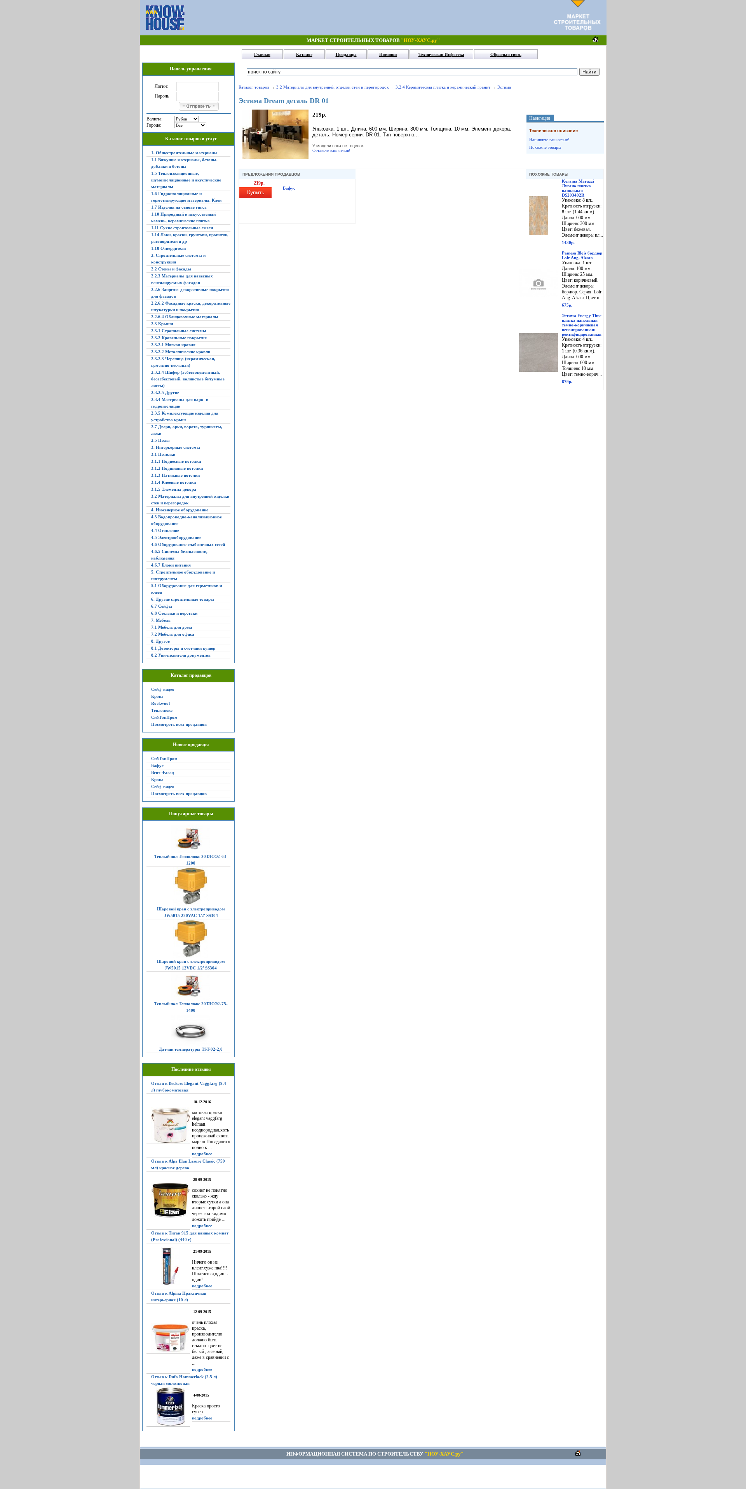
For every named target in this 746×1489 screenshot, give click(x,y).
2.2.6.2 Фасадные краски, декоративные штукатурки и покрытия (190, 306)
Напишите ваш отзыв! (549, 139)
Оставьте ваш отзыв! (331, 150)
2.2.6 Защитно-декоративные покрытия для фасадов (190, 292)
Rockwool (160, 703)
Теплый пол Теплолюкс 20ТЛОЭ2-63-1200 (191, 859)
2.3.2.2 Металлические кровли (180, 351)
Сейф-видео (162, 689)
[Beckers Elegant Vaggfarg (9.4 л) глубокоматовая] (168, 1125)
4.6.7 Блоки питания (171, 565)
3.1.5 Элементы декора (173, 489)
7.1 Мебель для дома (171, 627)
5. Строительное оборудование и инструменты (183, 575)
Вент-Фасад (162, 772)
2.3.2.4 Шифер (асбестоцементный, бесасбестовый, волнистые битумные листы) (188, 379)
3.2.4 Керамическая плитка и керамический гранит (443, 87)
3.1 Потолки (163, 454)
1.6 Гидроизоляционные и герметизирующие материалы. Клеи (186, 196)
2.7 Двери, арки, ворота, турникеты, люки (186, 430)
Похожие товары (545, 147)
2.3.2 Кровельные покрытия (179, 337)
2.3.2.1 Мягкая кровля (173, 344)
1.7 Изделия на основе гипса (179, 207)
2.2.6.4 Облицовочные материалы (184, 316)
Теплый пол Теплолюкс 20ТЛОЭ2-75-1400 (191, 1007)
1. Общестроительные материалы (184, 152)
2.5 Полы (160, 440)
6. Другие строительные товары (182, 599)
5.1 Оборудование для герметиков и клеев (186, 589)
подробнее (202, 1153)
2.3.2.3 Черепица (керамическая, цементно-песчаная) (183, 362)
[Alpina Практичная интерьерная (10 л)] (168, 1338)
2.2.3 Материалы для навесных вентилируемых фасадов (182, 279)
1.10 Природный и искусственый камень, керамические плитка (183, 217)
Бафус (157, 765)
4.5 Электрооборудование (176, 537)
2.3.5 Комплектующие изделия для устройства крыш (184, 416)
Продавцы (346, 54)
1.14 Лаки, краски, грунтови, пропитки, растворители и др (189, 238)
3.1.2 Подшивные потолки (177, 468)
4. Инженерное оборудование (179, 509)
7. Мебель (161, 620)
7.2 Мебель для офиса (172, 634)
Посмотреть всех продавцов (179, 724)
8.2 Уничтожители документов (181, 655)
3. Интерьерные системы (175, 447)
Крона (157, 696)
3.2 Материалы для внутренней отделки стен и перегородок (190, 499)
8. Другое (160, 641)
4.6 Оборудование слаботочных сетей (188, 544)
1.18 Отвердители (168, 248)
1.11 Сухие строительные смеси (182, 227)
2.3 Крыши (162, 323)
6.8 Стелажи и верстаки (174, 613)
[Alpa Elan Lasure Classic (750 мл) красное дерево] (168, 1200)
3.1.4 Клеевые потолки (173, 482)
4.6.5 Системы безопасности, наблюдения (179, 554)
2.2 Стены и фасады (171, 269)
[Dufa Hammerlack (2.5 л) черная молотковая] (168, 1406)
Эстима (504, 87)
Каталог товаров (254, 87)
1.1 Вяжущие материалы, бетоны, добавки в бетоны (184, 163)
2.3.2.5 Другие (165, 392)
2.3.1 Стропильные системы (178, 330)
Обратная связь (505, 54)
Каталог (304, 54)
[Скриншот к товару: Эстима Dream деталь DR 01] (275, 157)
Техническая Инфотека (441, 54)
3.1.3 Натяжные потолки (175, 475)
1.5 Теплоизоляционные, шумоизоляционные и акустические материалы (186, 180)
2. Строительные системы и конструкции (178, 258)
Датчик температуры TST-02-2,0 (191, 1049)
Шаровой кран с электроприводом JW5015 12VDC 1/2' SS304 (191, 964)
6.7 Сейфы (161, 606)
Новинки (388, 54)
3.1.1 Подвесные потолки (176, 461)
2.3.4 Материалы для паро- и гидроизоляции (179, 402)
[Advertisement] (369, 17)
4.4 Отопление (165, 530)
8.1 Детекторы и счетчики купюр (183, 648)
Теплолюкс (162, 710)
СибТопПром (164, 717)
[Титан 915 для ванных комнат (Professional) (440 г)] (168, 1266)
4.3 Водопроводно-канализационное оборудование (186, 520)
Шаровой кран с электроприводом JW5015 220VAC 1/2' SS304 (191, 912)
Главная (262, 54)
